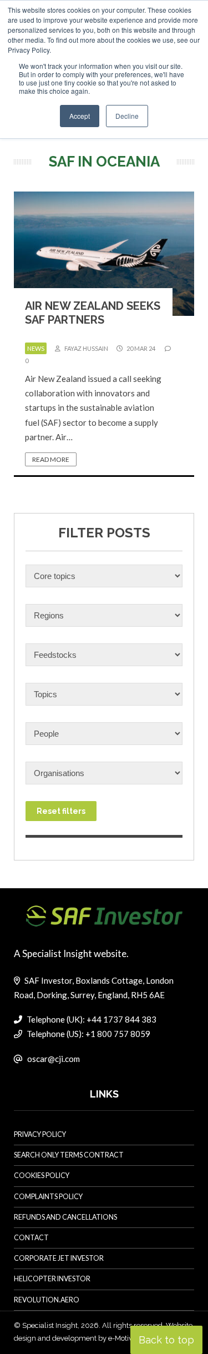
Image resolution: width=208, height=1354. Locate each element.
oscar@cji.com (53, 1059)
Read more (50, 459)
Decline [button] (127, 115)
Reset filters (61, 811)
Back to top (166, 1340)
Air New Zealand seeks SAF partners (92, 312)
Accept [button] (79, 115)
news (35, 348)
